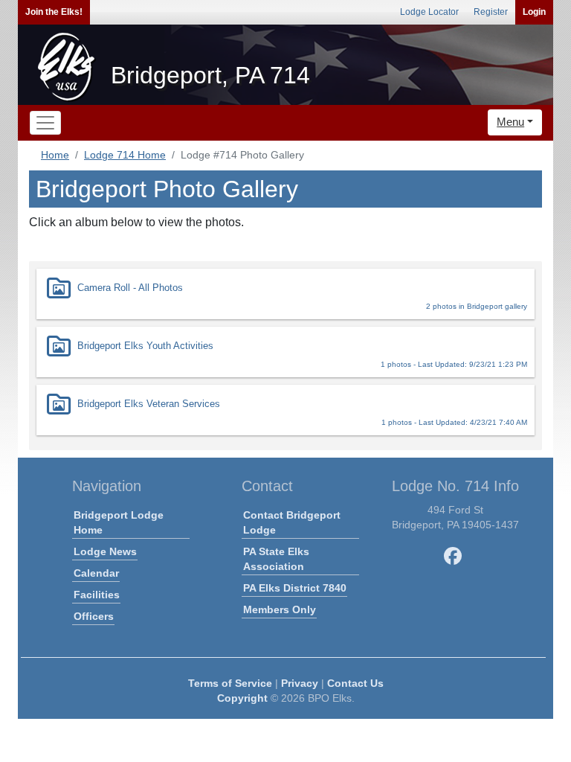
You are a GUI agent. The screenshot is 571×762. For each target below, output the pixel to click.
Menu (510, 121)
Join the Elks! (54, 12)
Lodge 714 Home (125, 155)
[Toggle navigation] (45, 123)
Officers (94, 616)
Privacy (299, 683)
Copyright (242, 698)
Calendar (96, 573)
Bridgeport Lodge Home (119, 522)
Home (55, 155)
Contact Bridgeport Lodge (292, 522)
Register (491, 12)
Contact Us (355, 683)
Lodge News (105, 551)
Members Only (279, 609)
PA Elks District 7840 (294, 588)
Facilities (97, 595)
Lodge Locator (429, 12)
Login (534, 12)
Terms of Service (230, 683)
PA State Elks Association (276, 558)
